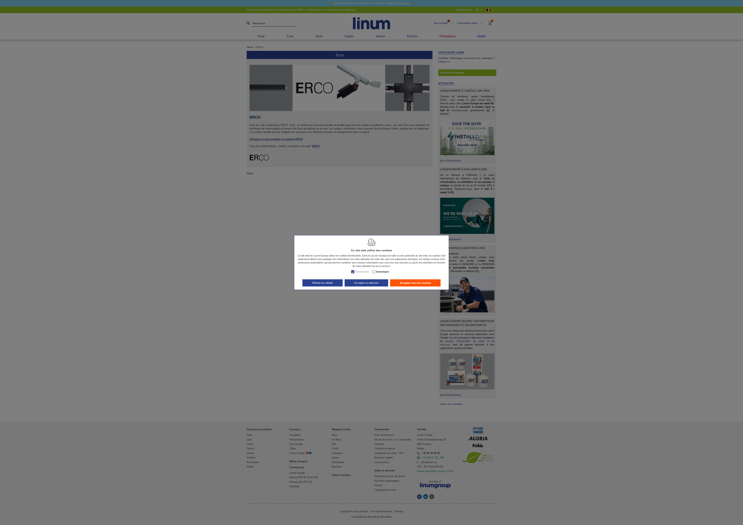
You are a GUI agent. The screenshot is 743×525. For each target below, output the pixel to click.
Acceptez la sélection (366, 282)
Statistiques (382, 271)
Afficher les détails (322, 282)
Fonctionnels (362, 271)
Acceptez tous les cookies (415, 282)
